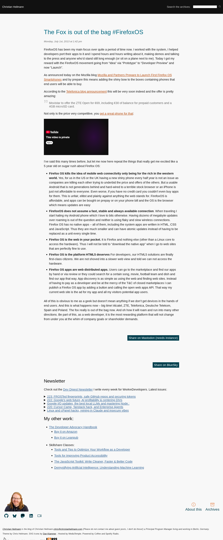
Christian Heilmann (13, 6)
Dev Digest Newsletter (78, 389)
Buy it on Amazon (65, 431)
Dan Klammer (49, 534)
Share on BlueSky (166, 365)
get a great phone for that (116, 113)
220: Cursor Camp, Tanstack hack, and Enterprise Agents (85, 407)
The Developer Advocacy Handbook (73, 427)
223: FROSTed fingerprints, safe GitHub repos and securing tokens (91, 396)
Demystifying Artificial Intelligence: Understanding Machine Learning (99, 467)
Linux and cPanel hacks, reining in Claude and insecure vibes (88, 410)
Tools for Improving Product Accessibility (80, 455)
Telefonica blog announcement (86, 91)
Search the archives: (178, 6)
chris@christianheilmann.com (68, 529)
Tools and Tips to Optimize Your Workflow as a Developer (92, 449)
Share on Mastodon (153, 338)
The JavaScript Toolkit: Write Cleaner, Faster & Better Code (93, 461)
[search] (220, 6)
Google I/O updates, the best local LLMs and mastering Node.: (88, 403)
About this (193, 509)
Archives (212, 509)
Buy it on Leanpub (66, 437)
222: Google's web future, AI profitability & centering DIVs (84, 400)
